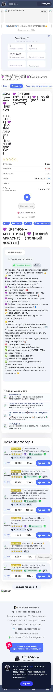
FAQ (26, 624)
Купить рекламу (14, 620)
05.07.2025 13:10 (19, 458)
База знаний (36, 624)
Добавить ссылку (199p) (26, 30)
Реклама (43, 11)
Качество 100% (37, 454)
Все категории (39, 616)
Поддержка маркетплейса (27, 629)
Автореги (17, 223)
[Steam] (31, 63)
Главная (5, 75)
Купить (42, 463)
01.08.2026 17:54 (19, 505)
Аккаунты (25, 75)
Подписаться (26, 206)
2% (38, 265)
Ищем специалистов (28, 607)
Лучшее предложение (35, 620)
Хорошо (26, 683)
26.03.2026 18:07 (20, 530)
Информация (15, 252)
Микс (29, 223)
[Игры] (36, 63)
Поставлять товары (21, 259)
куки (31, 666)
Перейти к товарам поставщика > (26, 41)
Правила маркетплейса (26, 633)
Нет (7, 223)
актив (24, 358)
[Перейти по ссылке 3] (26, 16)
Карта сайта (17, 624)
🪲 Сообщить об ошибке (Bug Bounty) (26, 637)
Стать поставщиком (16, 616)
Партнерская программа (27, 612)
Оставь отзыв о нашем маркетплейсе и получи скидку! (26, 647)
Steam (15, 75)
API (29, 616)
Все (5, 86)
